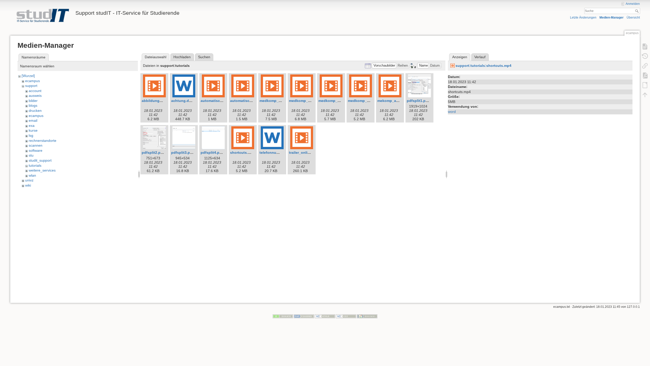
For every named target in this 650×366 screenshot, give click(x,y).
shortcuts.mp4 (242, 152)
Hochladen (182, 57)
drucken (35, 111)
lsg (31, 135)
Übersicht (633, 17)
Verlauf (479, 57)
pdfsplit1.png (418, 101)
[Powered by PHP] (304, 316)
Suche (637, 11)
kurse (33, 130)
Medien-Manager (611, 17)
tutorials (35, 165)
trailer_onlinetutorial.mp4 (311, 152)
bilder (33, 101)
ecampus (32, 81)
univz (29, 180)
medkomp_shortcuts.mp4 (370, 101)
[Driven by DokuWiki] (367, 316)
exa (32, 126)
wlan (32, 175)
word (452, 112)
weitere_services (42, 170)
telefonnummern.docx (278, 152)
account (35, 91)
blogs (33, 105)
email (33, 120)
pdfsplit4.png (212, 152)
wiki (28, 185)
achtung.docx (183, 101)
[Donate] (283, 316)
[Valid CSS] (346, 316)
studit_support (40, 160)
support (31, 86)
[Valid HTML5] (325, 316)
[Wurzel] (28, 76)
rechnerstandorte (42, 141)
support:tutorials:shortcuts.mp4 (483, 66)
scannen (35, 145)
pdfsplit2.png (153, 152)
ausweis (35, 96)
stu (31, 155)
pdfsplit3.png (182, 152)
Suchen (204, 57)
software (35, 150)
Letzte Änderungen (583, 17)
